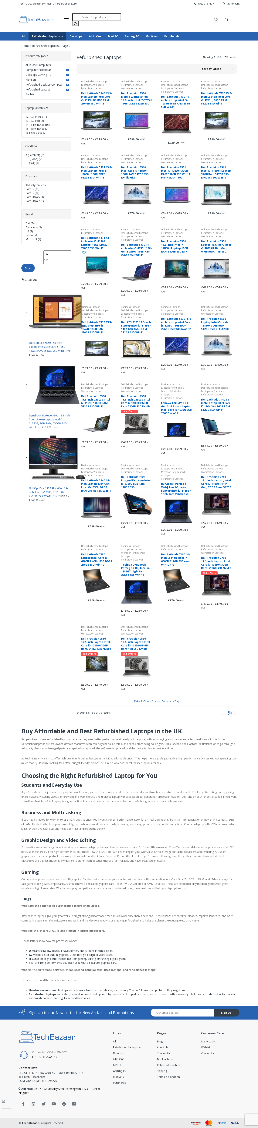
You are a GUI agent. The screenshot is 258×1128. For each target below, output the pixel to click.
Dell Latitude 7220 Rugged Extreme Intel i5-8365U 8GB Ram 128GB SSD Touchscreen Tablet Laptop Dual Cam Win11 (135, 482)
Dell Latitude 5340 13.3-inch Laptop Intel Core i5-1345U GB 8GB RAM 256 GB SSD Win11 (96, 98)
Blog (159, 1041)
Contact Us (163, 1053)
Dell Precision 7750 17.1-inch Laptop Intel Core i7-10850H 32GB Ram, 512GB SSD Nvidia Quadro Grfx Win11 (216, 562)
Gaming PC (131, 36)
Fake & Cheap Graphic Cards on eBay (156, 701)
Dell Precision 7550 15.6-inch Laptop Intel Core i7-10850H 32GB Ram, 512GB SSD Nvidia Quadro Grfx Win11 (96, 643)
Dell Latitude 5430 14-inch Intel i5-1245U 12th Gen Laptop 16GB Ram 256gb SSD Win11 (136, 249)
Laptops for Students (92, 85)
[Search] (75, 23)
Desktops (76, 36)
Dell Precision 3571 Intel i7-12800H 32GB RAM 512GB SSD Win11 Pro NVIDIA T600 (175, 172)
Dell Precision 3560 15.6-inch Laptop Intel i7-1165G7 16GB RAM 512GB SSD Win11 (95, 401)
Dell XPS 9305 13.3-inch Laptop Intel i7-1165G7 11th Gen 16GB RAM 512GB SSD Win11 (136, 327)
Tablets (29, 94)
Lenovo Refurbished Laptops (171, 393)
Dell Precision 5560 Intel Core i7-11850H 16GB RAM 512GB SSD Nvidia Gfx (134, 172)
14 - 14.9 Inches (34, 124)
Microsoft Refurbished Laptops (173, 473)
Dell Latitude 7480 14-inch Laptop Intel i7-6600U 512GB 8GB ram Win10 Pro (175, 559)
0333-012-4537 (206, 3)
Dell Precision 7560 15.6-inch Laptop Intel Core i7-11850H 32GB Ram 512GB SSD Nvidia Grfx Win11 (135, 401)
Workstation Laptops (132, 88)
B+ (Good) (31, 159)
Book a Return (165, 1059)
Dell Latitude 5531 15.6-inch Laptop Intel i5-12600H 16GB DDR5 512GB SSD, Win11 (96, 172)
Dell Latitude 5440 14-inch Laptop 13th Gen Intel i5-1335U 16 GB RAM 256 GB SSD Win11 (96, 485)
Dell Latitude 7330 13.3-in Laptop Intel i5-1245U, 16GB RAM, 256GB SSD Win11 (96, 327)
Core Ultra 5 (32, 197)
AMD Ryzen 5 (33, 185)
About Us (162, 1047)
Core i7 (29, 193)
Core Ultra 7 (32, 201)
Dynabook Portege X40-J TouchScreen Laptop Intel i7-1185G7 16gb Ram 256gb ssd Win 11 (176, 488)
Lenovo (30, 235)
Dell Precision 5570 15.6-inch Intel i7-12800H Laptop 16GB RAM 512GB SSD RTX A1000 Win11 (174, 246)
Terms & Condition (168, 1077)
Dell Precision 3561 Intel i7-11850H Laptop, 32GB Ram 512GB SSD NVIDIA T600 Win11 (216, 172)
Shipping (162, 1071)
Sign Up (226, 1012)
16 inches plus (33, 132)
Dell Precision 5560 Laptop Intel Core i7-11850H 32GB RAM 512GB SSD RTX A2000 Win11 (215, 323)
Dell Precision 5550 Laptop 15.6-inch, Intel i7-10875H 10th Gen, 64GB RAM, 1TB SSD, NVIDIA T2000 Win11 (216, 246)
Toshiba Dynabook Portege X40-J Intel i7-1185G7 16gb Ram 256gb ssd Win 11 (135, 569)
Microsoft (31, 239)
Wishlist (205, 1047)
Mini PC (113, 36)
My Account (232, 3)
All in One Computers (38, 65)
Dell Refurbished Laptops (94, 81)
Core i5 (29, 189)
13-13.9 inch (32, 120)
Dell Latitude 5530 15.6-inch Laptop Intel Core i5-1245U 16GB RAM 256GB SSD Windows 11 (176, 323)
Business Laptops (170, 81)
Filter (28, 268)
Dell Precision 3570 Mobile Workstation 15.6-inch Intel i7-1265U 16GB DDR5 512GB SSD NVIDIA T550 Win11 (136, 98)
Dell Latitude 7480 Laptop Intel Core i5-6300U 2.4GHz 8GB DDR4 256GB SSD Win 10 (96, 559)
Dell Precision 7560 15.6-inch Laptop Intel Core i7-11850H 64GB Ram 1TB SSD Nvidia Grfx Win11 (135, 643)
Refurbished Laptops (46, 36)
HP (27, 231)
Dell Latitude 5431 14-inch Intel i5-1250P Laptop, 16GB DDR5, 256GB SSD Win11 (95, 242)
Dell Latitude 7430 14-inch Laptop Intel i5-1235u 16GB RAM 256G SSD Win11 (175, 101)
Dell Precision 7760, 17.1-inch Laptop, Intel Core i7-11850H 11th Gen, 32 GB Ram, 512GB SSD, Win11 (216, 482)
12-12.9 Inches (34, 116)
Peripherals (171, 36)
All (23, 36)
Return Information (168, 1065)
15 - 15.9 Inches (34, 128)
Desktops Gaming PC (38, 74)
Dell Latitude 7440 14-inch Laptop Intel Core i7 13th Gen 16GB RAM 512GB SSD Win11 (216, 404)
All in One (95, 36)
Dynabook (31, 227)
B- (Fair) (30, 163)
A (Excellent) (32, 155)
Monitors (152, 36)
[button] (218, 69)
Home (25, 46)
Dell (27, 223)
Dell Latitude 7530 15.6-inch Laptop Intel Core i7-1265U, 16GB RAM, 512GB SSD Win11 (216, 98)
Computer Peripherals (38, 70)
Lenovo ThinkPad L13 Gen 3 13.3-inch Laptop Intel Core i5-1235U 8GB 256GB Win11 (176, 408)
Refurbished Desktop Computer (44, 84)
